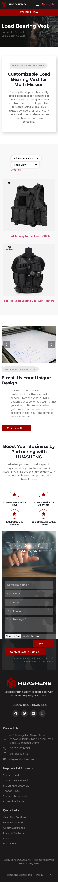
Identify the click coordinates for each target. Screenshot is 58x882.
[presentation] (6, 344)
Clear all (16, 170)
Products (19, 32)
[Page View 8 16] (25, 165)
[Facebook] (15, 713)
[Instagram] (42, 713)
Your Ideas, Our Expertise (20, 369)
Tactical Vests (39, 32)
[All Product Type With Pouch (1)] (26, 158)
